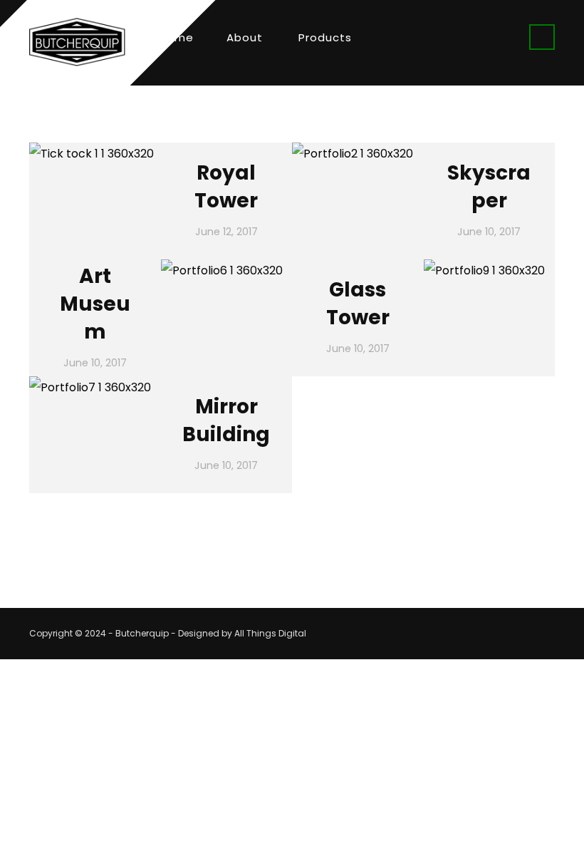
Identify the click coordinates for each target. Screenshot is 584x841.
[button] (542, 37)
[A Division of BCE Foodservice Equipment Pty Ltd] (77, 42)
